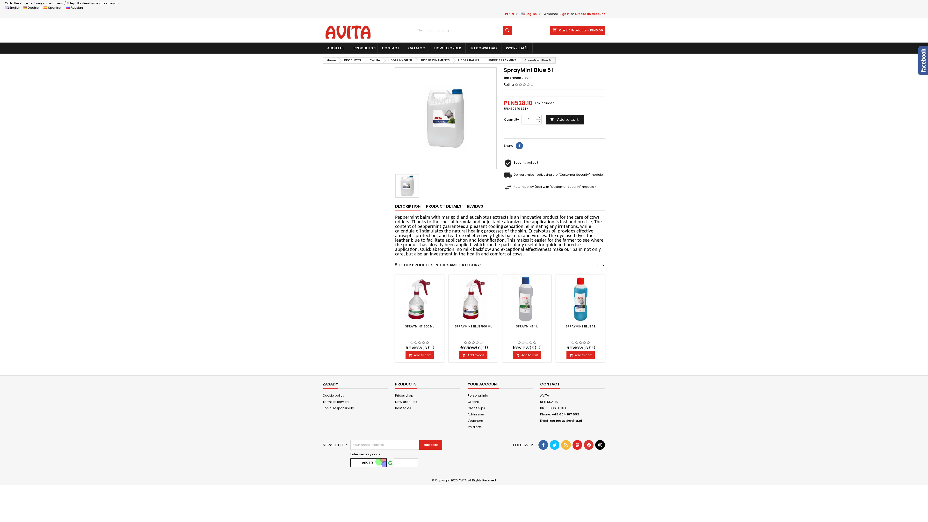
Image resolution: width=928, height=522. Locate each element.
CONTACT (390, 48)
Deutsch (35, 7)
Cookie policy (333, 395)
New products (406, 401)
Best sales (403, 408)
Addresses (476, 414)
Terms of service (336, 401)
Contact (550, 384)
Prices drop (404, 395)
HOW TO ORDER (447, 48)
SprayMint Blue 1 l (580, 326)
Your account (483, 384)
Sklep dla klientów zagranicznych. (62, 3)
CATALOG (416, 48)
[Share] (519, 145)
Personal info (478, 395)
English (16, 7)
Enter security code (365, 454)
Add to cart (564, 119)
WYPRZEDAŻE (517, 48)
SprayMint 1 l (527, 326)
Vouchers (475, 420)
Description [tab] (407, 206)
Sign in (564, 14)
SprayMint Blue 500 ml (473, 326)
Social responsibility (338, 408)
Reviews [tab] (475, 206)
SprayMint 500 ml (419, 326)
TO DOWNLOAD (483, 48)
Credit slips (476, 408)
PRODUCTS (363, 48)
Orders (473, 401)
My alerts (475, 427)
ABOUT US (336, 48)
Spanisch (56, 7)
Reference (512, 78)
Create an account (590, 14)
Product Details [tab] (443, 206)
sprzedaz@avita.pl (566, 420)
